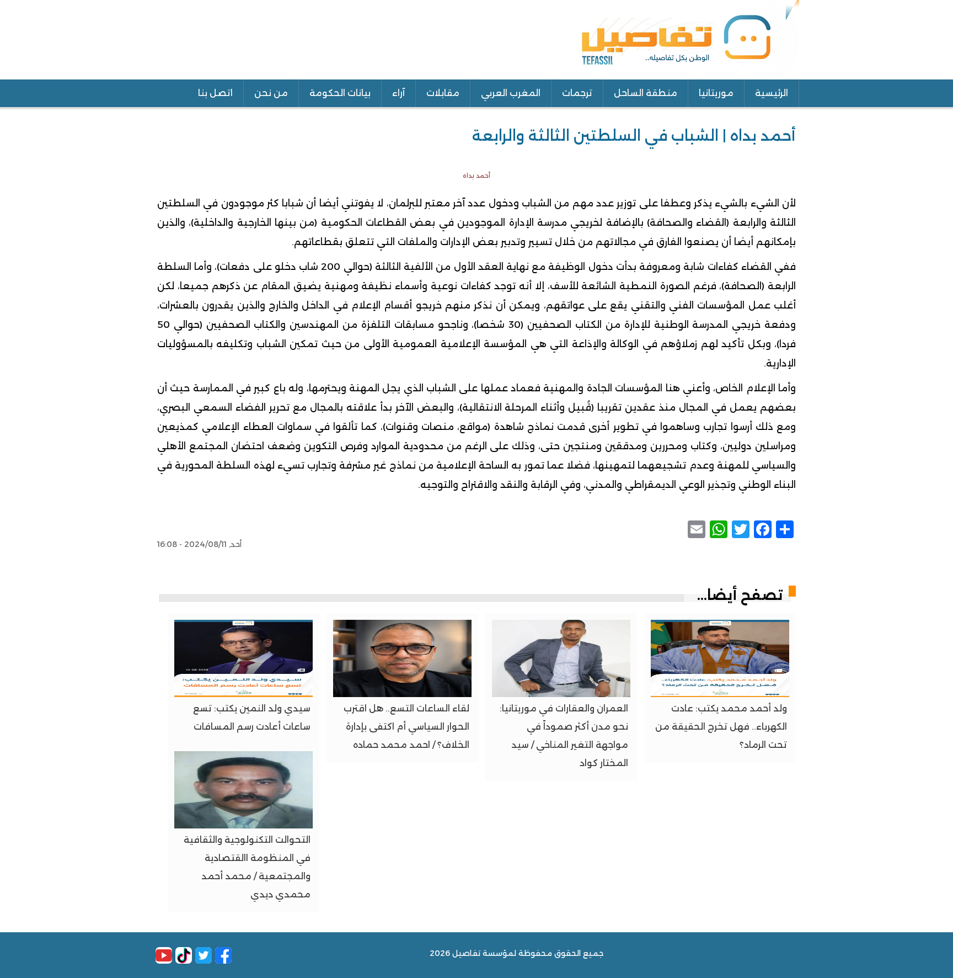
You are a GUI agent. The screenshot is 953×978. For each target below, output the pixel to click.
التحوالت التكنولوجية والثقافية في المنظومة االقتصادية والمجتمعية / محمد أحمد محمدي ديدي (247, 867)
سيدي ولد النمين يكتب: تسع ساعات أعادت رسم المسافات (251, 717)
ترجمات (577, 93)
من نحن (271, 93)
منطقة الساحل (645, 93)
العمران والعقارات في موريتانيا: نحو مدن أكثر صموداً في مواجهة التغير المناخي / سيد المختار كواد (564, 735)
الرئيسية (771, 93)
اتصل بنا (215, 93)
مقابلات (442, 93)
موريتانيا (716, 93)
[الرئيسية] (681, 39)
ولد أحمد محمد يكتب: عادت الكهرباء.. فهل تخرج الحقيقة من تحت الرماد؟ (721, 726)
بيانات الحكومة (340, 93)
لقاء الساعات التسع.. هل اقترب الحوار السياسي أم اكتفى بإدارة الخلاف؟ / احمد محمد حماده (406, 726)
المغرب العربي (510, 93)
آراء (398, 93)
